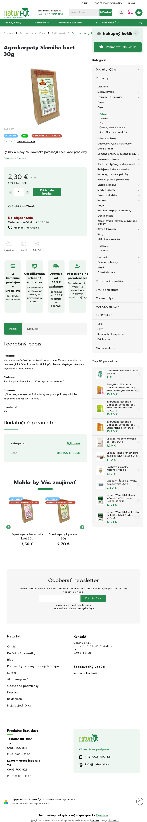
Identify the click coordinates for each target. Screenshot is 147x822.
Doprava (12, 692)
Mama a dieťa (105, 348)
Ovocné (103, 118)
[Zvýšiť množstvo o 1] (27, 192)
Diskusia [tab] (33, 329)
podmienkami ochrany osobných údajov (73, 608)
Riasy (101, 234)
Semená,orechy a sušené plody (117, 154)
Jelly (100, 329)
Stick (101, 324)
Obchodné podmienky (23, 686)
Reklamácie (15, 699)
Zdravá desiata (106, 272)
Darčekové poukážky (108, 3)
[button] (27, 545)
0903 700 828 (17, 769)
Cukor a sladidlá (107, 195)
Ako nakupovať (17, 679)
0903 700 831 (17, 748)
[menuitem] (17, 22)
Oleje (101, 102)
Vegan (101, 205)
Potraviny (102, 78)
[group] (27, 527)
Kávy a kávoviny (107, 229)
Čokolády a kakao (108, 159)
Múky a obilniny (107, 138)
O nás (85, 3)
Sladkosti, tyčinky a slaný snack (117, 164)
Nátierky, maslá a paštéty (113, 174)
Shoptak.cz (44, 803)
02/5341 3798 (82, 653)
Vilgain (101, 267)
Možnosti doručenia (26, 228)
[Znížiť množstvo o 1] (10, 192)
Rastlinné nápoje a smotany (114, 210)
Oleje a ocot (105, 149)
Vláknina (103, 87)
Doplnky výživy (106, 69)
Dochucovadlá (106, 92)
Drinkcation (104, 339)
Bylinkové (104, 114)
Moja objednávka (19, 705)
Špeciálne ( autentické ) (113, 132)
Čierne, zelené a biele (112, 127)
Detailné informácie (15, 158)
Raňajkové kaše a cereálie (113, 169)
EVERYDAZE (104, 315)
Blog (131, 3)
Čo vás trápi (104, 298)
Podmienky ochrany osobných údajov (33, 666)
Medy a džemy (106, 190)
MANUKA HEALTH (108, 307)
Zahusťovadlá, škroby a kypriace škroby (117, 222)
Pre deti (103, 257)
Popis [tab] (12, 329)
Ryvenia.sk (102, 815)
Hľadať (106, 12)
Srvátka (103, 250)
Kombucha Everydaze (111, 334)
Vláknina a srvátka (109, 239)
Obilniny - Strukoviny (110, 97)
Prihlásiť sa (93, 598)
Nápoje (102, 200)
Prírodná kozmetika (109, 281)
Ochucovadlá (105, 216)
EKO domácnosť (107, 290)
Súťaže (12, 673)
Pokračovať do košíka (121, 47)
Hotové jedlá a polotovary (114, 179)
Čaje (100, 107)
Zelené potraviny (108, 262)
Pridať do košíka (47, 191)
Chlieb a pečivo (107, 185)
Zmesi (102, 123)
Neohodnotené (26, 141)
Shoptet (24, 803)
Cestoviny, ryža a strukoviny (115, 144)
